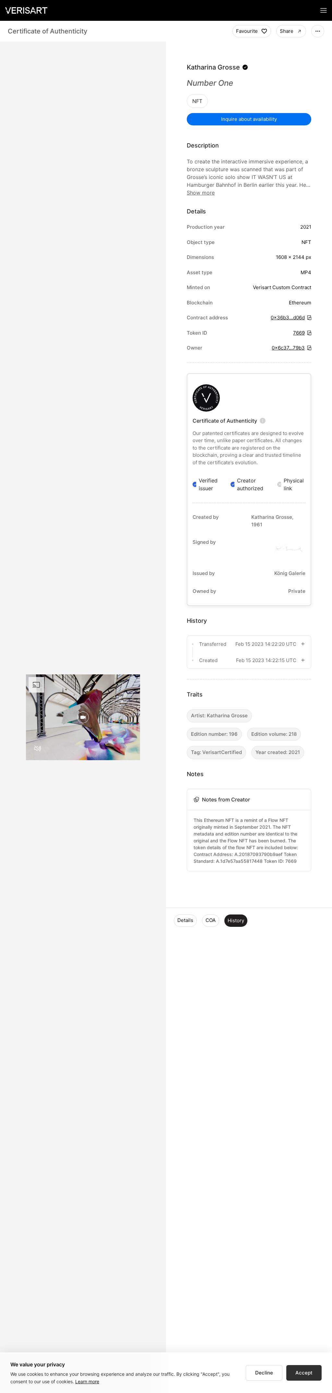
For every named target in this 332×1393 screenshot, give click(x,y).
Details (185, 920)
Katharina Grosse (213, 67)
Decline (264, 1373)
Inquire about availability (249, 119)
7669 (299, 333)
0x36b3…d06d (288, 317)
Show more (201, 192)
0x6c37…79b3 (288, 348)
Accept (304, 1373)
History (236, 920)
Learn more (87, 1381)
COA (211, 920)
